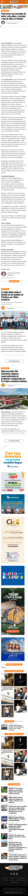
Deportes (15, 882)
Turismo (5, 880)
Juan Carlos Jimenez (12, 23)
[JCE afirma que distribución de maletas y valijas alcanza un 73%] (20, 706)
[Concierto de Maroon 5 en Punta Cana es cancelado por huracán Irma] (7, 689)
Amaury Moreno (18, 892)
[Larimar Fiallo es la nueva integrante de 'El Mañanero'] (7, 711)
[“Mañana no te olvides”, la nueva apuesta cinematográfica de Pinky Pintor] (20, 679)
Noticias (5, 878)
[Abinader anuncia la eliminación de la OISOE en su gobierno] (7, 697)
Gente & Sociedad (21, 880)
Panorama (12, 878)
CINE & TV (12, 880)
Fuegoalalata (10, 308)
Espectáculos (21, 878)
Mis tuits (3, 667)
